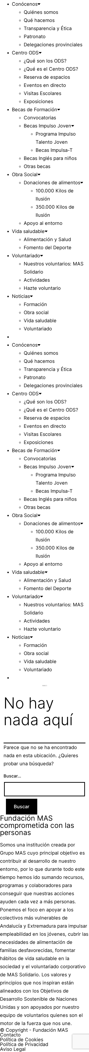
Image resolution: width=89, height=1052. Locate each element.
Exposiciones (38, 101)
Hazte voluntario (42, 288)
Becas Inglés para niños (50, 158)
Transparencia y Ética (48, 28)
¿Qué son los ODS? (45, 61)
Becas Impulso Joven (47, 126)
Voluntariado (26, 256)
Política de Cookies (21, 1039)
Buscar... (12, 775)
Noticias (21, 296)
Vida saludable (28, 231)
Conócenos (24, 4)
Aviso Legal (13, 1049)
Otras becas (37, 166)
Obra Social (24, 174)
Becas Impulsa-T (54, 150)
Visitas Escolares (42, 93)
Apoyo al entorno (43, 223)
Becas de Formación (34, 109)
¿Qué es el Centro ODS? (51, 69)
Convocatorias (40, 118)
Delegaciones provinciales (53, 45)
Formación (35, 304)
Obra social (36, 312)
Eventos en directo (45, 85)
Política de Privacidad (24, 1044)
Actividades (37, 280)
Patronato (35, 36)
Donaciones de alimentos (52, 182)
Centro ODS (25, 53)
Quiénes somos (41, 12)
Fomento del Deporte (47, 247)
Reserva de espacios (47, 77)
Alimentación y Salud (47, 239)
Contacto (10, 1035)
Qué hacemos (39, 20)
